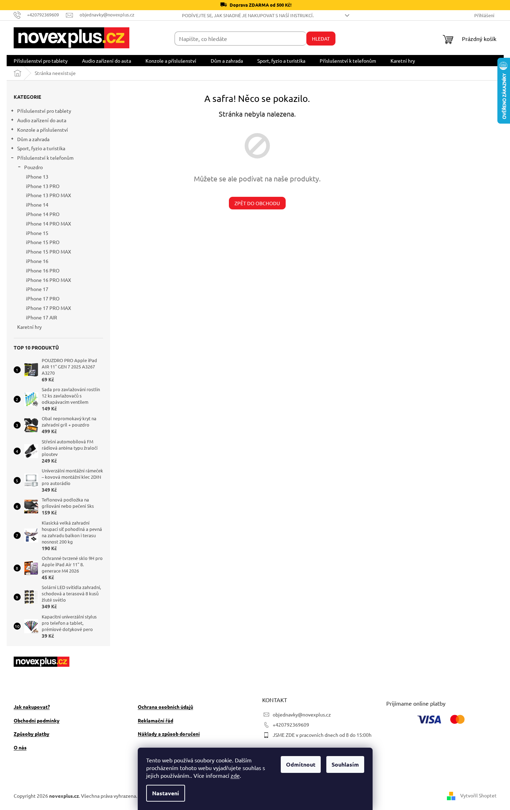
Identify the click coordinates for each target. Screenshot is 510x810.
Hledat (321, 38)
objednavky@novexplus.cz (302, 714)
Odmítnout (300, 764)
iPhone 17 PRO (43, 298)
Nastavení (165, 793)
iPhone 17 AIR (41, 317)
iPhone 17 (37, 289)
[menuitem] (41, 60)
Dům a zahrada (33, 139)
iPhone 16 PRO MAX (48, 280)
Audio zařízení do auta (41, 120)
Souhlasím (345, 764)
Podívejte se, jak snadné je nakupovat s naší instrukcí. (248, 15)
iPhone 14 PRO (43, 214)
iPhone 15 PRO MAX (48, 251)
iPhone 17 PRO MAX (48, 308)
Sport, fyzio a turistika (41, 148)
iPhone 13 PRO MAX (48, 195)
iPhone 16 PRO (43, 270)
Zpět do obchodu (257, 203)
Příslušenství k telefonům (45, 157)
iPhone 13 (37, 176)
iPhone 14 (37, 204)
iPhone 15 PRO (43, 242)
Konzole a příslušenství (42, 129)
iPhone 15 (37, 233)
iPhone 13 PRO (43, 186)
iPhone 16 (37, 261)
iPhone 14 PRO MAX (48, 223)
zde (235, 775)
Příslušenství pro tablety (44, 111)
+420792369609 (291, 724)
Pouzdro (33, 167)
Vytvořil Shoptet (478, 795)
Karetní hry (29, 327)
